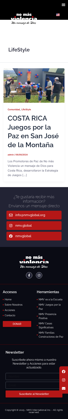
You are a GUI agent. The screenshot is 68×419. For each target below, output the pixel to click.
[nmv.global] (11, 225)
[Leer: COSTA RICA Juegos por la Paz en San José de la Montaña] (34, 85)
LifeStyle (26, 109)
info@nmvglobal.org (30, 215)
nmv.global (23, 225)
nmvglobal (23, 236)
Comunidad (14, 109)
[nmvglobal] (11, 236)
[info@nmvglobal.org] (11, 215)
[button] (63, 5)
